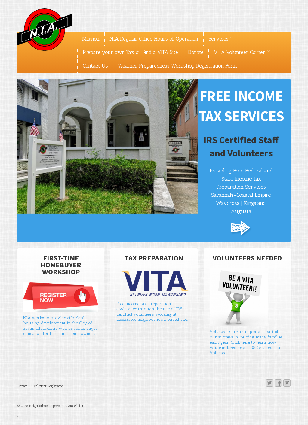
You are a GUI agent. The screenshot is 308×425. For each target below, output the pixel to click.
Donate (196, 52)
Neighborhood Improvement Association (55, 406)
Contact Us (95, 66)
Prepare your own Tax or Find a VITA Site (130, 52)
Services (218, 39)
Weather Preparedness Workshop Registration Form (177, 66)
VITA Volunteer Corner (239, 52)
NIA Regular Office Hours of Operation (153, 39)
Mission (91, 39)
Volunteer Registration (48, 386)
